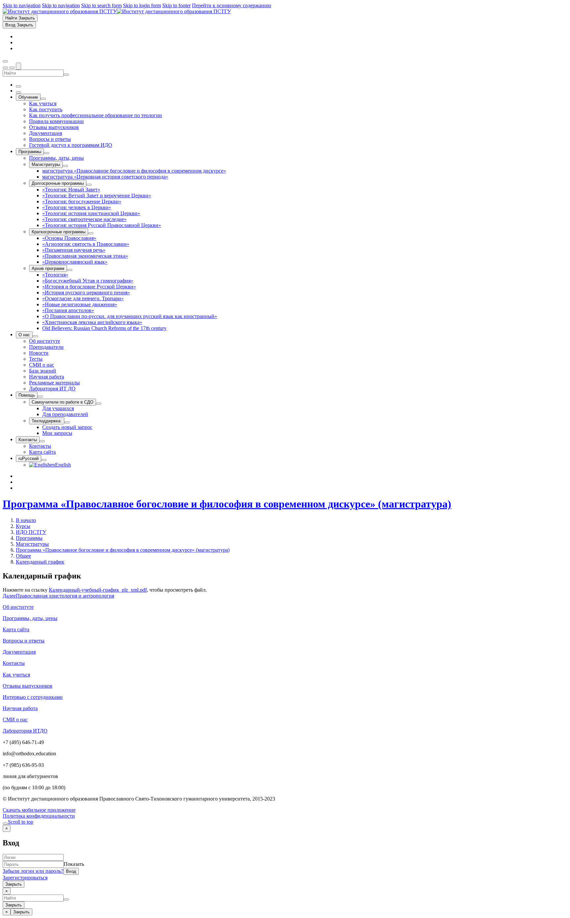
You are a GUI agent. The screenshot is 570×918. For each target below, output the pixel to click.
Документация (19, 652)
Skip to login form (142, 5)
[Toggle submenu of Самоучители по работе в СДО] (98, 404)
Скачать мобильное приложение (39, 810)
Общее (23, 556)
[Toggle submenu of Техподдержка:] (67, 422)
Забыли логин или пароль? (33, 871)
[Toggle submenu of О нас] (35, 336)
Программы (29, 538)
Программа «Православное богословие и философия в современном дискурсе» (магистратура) (227, 504)
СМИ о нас (15, 719)
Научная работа (20, 708)
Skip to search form (101, 5)
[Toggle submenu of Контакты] (42, 441)
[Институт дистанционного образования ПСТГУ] (117, 11)
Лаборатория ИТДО (25, 731)
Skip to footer (176, 5)
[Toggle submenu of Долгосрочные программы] (89, 185)
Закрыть (13, 884)
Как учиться (16, 674)
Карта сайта (16, 629)
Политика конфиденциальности (39, 816)
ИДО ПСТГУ (31, 532)
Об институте (18, 607)
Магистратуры (32, 544)
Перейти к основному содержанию (231, 5)
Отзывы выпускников (27, 686)
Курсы (23, 526)
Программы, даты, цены (30, 618)
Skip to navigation (22, 5)
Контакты (14, 663)
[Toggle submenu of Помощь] (40, 397)
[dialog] (285, 856)
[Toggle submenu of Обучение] (43, 99)
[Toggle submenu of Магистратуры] (65, 166)
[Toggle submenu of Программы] (46, 153)
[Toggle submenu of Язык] (44, 460)
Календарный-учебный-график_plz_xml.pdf (98, 590)
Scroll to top (20, 822)
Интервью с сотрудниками (33, 697)
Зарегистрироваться (25, 877)
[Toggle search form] (18, 66)
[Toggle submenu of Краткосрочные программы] (90, 233)
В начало (26, 520)
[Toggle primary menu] (5, 61)
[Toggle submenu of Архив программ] (69, 270)
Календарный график (40, 562)
